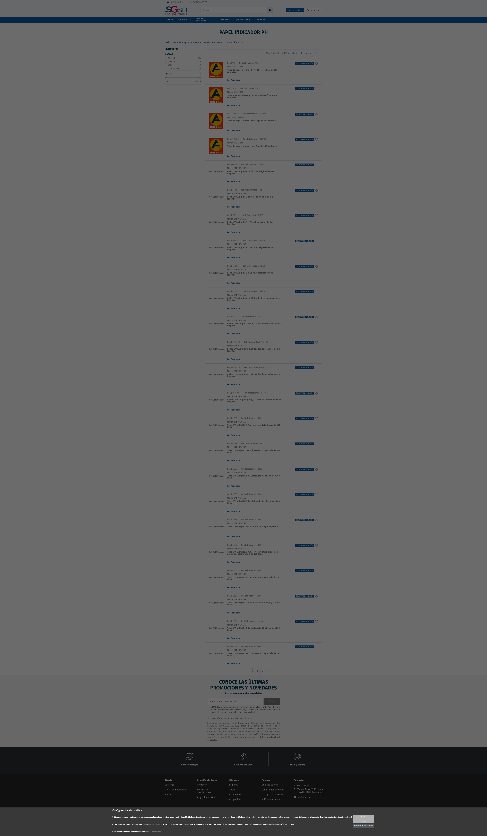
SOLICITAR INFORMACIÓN (304, 63)
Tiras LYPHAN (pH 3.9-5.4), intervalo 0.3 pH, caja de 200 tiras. (253, 578)
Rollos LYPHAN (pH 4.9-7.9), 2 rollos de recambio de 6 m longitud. (253, 375)
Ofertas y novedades (176, 789)
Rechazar (364, 821)
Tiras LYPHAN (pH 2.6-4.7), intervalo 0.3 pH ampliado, (252, 527)
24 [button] (317, 53)
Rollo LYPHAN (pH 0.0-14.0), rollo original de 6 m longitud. (250, 172)
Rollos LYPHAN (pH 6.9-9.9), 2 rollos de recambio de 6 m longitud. (254, 401)
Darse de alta (313, 10)
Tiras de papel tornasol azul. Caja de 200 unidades (252, 121)
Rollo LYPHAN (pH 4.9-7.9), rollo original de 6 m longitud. (250, 248)
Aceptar (363, 817)
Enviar (272, 701)
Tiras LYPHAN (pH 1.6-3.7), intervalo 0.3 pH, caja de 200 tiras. (253, 477)
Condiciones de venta (273, 789)
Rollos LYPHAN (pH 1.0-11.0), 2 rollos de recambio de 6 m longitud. (254, 325)
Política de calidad (271, 799)
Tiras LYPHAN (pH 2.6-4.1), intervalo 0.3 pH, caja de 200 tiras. (253, 502)
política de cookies (153, 832)
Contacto (202, 784)
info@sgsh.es (177, 2)
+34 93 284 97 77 (304, 785)
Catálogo (169, 784)
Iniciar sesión (295, 10)
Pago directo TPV (206, 797)
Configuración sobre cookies (363, 825)
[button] (306, 53)
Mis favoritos (236, 794)
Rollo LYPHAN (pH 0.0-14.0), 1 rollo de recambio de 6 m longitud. (253, 299)
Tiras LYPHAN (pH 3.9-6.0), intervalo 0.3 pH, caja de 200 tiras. (253, 604)
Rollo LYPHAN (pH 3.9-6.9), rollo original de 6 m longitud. (250, 274)
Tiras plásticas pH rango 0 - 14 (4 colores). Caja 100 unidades (252, 96)
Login (232, 789)
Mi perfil (233, 784)
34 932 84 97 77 (200, 2)
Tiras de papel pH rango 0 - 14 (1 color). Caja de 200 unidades (252, 71)
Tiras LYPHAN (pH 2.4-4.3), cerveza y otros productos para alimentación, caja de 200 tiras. (252, 553)
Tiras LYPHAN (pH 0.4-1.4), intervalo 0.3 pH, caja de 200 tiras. (253, 426)
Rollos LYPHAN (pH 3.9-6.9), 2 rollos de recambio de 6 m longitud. (253, 350)
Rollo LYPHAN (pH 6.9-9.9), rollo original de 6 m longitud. (250, 223)
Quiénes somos (270, 784)
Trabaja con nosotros (273, 794)
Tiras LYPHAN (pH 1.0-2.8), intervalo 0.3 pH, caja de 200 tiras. (253, 451)
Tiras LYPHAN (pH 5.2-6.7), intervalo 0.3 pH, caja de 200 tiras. (253, 654)
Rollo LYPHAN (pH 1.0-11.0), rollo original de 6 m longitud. (250, 198)
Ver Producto (233, 80)
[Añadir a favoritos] (317, 63)
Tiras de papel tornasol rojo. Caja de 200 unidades (252, 146)
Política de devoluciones (204, 791)
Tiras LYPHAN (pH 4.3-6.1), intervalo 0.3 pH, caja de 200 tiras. (253, 629)
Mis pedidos (235, 799)
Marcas (168, 794)
